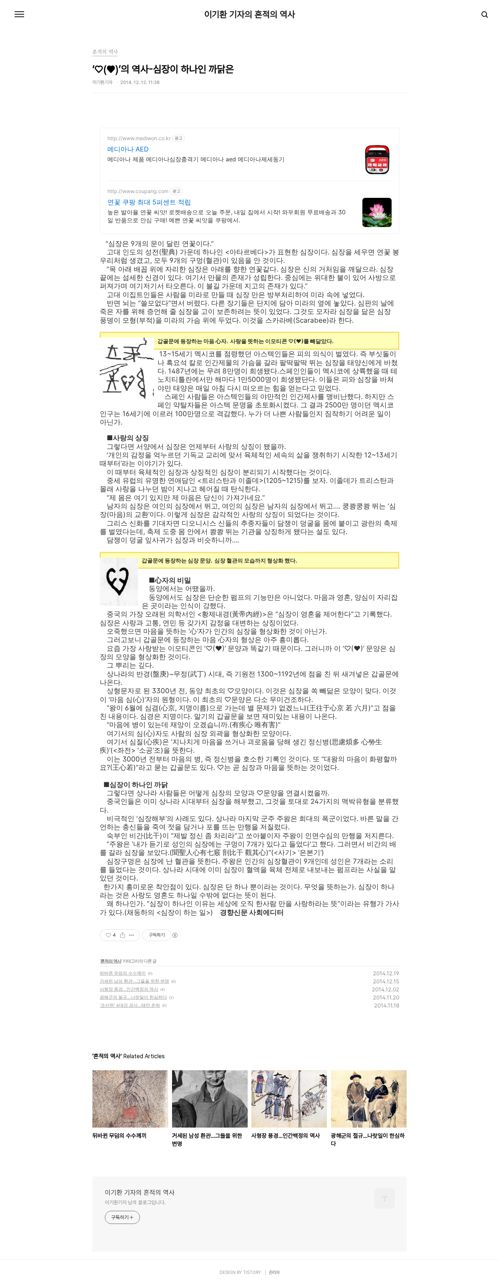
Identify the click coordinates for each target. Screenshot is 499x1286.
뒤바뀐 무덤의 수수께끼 (123, 973)
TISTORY (252, 1272)
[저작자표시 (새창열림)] (174, 935)
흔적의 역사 (110, 961)
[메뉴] (19, 14)
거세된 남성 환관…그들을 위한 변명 (134, 981)
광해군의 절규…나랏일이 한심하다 (133, 997)
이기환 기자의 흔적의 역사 (249, 14)
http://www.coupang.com (137, 191)
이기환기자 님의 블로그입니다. (135, 1202)
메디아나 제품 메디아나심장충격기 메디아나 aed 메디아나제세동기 (196, 159)
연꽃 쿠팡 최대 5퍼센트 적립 (149, 202)
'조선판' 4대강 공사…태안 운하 (130, 1005)
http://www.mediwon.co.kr (139, 138)
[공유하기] (122, 935)
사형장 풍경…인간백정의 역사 (129, 989)
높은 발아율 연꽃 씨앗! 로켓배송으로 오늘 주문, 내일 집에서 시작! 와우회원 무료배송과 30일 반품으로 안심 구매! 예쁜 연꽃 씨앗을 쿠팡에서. (226, 216)
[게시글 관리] (131, 935)
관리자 (274, 1272)
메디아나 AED (128, 149)
